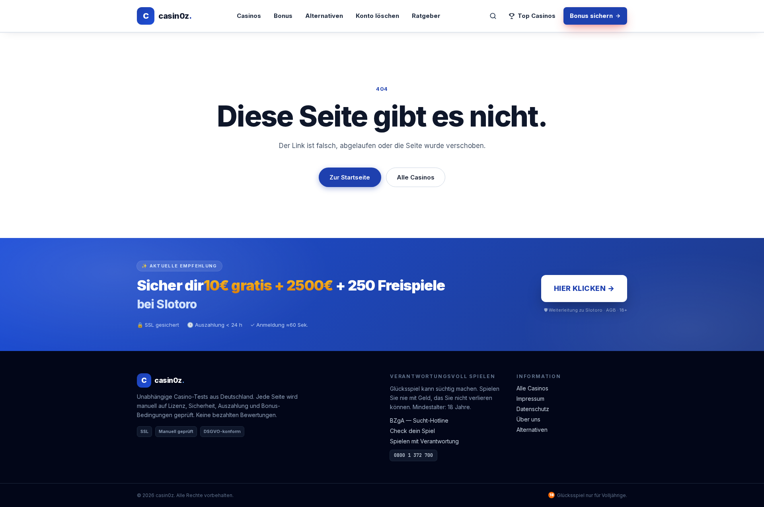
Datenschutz (532, 409)
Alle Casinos (416, 177)
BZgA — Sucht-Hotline (419, 420)
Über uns (528, 419)
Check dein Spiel (412, 430)
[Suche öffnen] (493, 16)
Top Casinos (536, 16)
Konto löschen (377, 16)
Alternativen (324, 16)
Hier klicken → (584, 288)
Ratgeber (426, 16)
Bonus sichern (591, 16)
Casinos (249, 16)
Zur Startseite (349, 177)
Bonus (283, 16)
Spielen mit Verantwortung (424, 441)
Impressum (530, 398)
